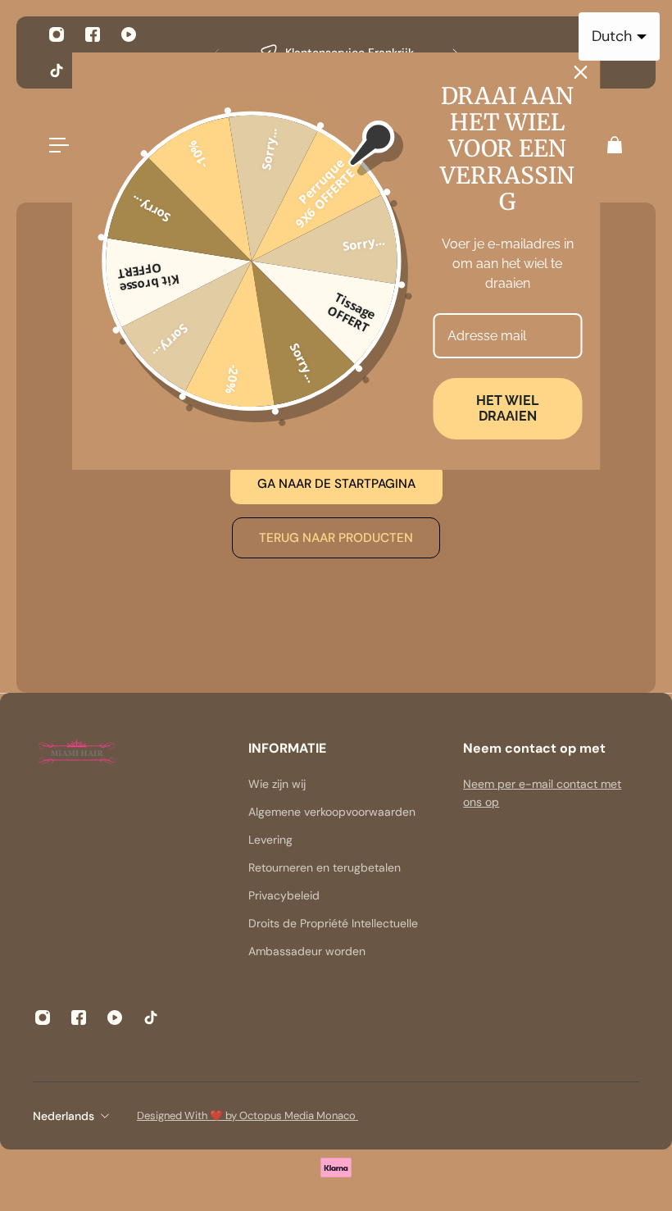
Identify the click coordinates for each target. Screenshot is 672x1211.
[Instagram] (57, 34)
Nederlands (63, 1116)
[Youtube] (129, 34)
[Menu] (59, 145)
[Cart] (613, 145)
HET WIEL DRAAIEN (507, 408)
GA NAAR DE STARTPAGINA (336, 484)
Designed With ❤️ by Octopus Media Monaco (247, 1115)
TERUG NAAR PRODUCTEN (336, 538)
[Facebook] (93, 34)
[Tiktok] (57, 70)
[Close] (581, 72)
